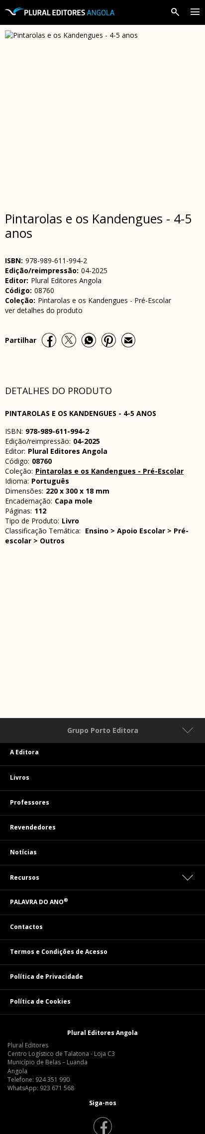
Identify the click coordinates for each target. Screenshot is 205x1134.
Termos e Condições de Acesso (58, 951)
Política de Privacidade (46, 976)
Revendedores (33, 827)
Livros (19, 777)
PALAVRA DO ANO (39, 902)
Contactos (26, 927)
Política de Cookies (40, 1001)
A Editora (24, 752)
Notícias (23, 852)
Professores (29, 802)
